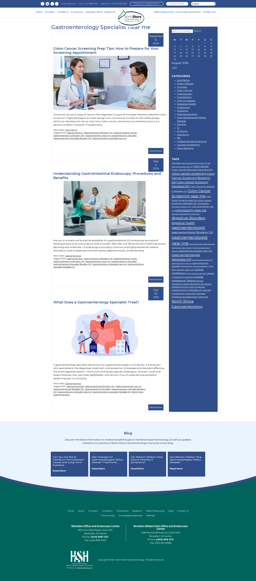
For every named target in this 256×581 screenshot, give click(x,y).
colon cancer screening (189, 173)
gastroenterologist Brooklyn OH (100, 386)
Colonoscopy (184, 94)
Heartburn (183, 134)
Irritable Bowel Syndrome (192, 141)
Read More (156, 151)
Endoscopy (183, 107)
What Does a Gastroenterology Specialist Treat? (96, 302)
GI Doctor (182, 131)
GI (178, 128)
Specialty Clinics (94, 12)
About (39, 12)
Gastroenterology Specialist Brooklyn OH (72, 138)
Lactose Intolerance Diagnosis (196, 274)
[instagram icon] (52, 4)
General (181, 124)
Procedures (77, 12)
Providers (50, 12)
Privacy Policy (108, 515)
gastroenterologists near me (195, 250)
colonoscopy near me (190, 210)
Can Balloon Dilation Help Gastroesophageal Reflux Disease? (186, 460)
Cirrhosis (182, 87)
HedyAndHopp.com (85, 568)
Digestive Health (186, 104)
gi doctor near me (184, 270)
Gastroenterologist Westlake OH (68, 389)
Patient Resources (163, 12)
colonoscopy (203, 203)
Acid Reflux (183, 80)
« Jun (174, 67)
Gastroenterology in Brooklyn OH (68, 135)
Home (70, 511)
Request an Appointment (146, 3)
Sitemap (150, 515)
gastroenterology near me (97, 135)
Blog (128, 433)
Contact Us (208, 12)
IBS (179, 138)
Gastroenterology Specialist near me (109, 138)
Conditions (62, 12)
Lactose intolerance (188, 144)
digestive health (183, 223)
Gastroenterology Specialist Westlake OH (111, 392)
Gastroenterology (75, 133)
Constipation (184, 97)
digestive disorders (188, 218)
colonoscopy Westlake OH (180, 214)
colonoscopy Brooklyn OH (181, 207)
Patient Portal (177, 3)
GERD (211, 266)
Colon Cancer (71, 130)
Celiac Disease (185, 83)
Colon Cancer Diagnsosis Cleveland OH (192, 169)
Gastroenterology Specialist (124, 135)
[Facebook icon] (42, 4)
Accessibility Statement (130, 515)
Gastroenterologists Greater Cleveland (202, 244)
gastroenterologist (75, 386)
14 (199, 49)
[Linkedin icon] (57, 4)
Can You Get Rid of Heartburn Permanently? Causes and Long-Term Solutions (69, 461)
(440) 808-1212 (69, 4)
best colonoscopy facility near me (194, 163)
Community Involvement (188, 12)
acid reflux (176, 163)
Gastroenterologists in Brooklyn (182, 248)
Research (109, 12)
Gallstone (182, 110)
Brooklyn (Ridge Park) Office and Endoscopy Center (161, 527)
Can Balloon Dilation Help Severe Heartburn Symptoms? (147, 460)
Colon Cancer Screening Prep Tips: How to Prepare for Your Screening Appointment (106, 50)
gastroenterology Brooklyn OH (98, 133)
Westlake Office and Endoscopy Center (95, 526)
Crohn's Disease (186, 100)
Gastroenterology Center (125, 133)
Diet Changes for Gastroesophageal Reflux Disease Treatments (107, 460)
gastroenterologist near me (128, 386)
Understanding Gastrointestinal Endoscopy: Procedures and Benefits (107, 175)
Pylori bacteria (185, 148)
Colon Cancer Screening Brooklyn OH (193, 178)
